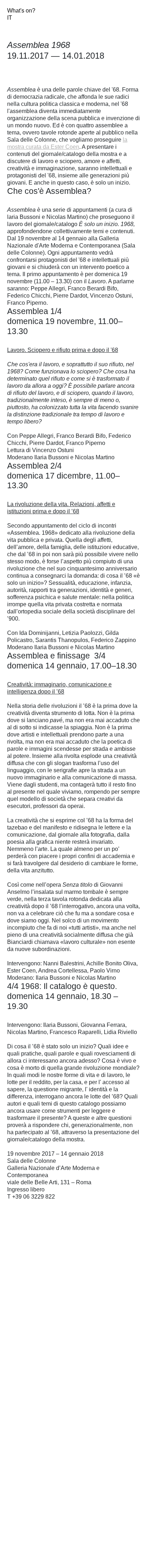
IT (9, 18)
